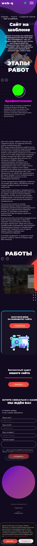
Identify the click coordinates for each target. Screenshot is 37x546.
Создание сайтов (27, 17)
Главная (4, 17)
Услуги (14, 17)
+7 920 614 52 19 (18, 508)
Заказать (18, 384)
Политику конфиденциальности (16, 536)
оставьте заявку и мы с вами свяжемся (12, 411)
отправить (18, 456)
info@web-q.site (18, 513)
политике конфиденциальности (24, 451)
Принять (10, 541)
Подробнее (20, 326)
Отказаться (26, 541)
